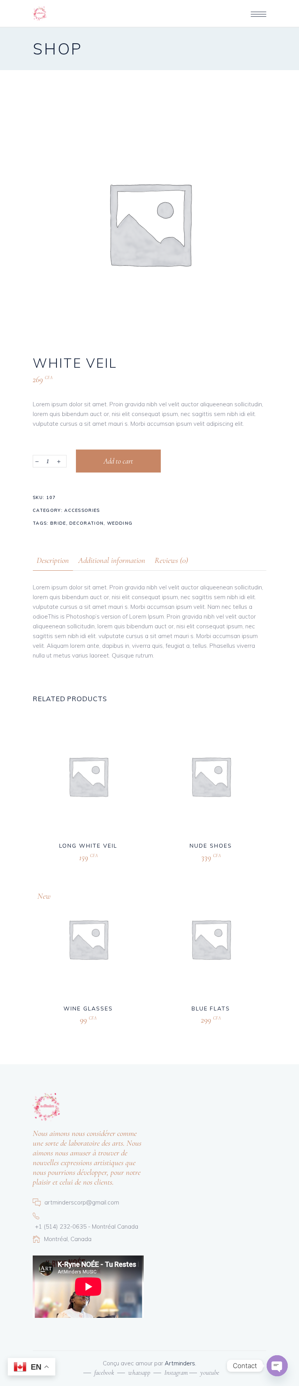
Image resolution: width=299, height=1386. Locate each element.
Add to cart (118, 461)
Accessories (82, 510)
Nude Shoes (211, 845)
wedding (119, 523)
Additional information (111, 560)
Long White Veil (88, 845)
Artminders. (180, 1363)
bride (58, 523)
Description (53, 560)
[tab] (53, 560)
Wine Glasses (88, 1008)
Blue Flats (211, 1008)
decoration (86, 523)
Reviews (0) (171, 560)
